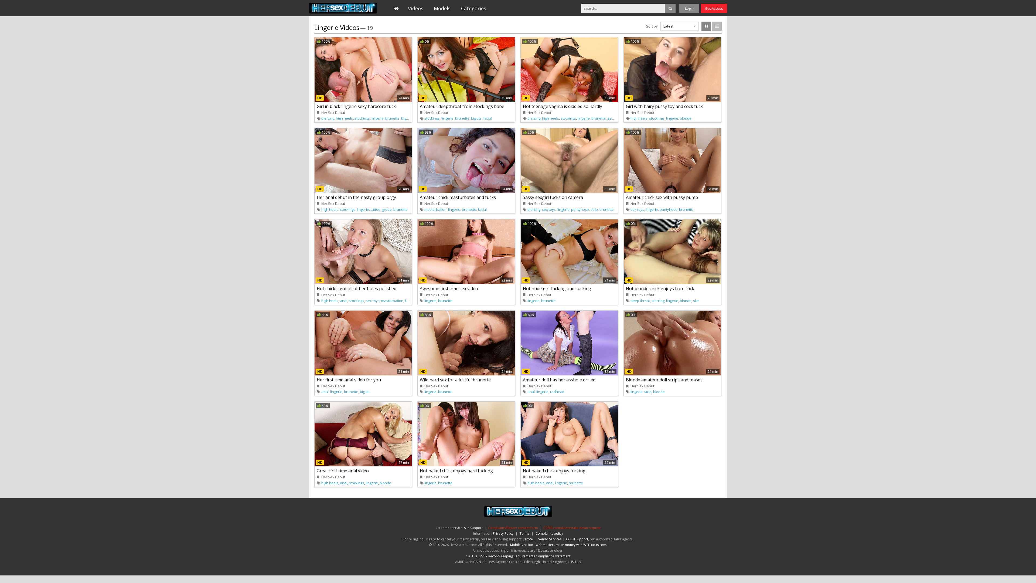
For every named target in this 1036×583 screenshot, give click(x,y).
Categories (473, 8)
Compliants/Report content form (513, 528)
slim (696, 300)
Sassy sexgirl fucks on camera (553, 197)
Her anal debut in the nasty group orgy (356, 197)
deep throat (640, 300)
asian (611, 118)
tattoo (375, 209)
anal (343, 300)
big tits (406, 118)
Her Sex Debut (343, 8)
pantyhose (580, 209)
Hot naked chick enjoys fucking (554, 471)
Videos (415, 8)
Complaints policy (549, 533)
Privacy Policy (503, 533)
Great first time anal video (343, 471)
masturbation (435, 209)
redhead (557, 391)
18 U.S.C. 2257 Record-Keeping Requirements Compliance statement (518, 556)
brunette (392, 118)
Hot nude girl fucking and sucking (557, 289)
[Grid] (706, 26)
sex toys (549, 209)
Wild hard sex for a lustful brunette (455, 380)
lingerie (378, 118)
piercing (327, 118)
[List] (717, 26)
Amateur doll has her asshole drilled (559, 380)
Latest (668, 26)
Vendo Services (549, 539)
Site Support (473, 528)
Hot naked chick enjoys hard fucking (456, 471)
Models (442, 8)
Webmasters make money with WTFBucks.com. (571, 545)
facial (487, 118)
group (387, 209)
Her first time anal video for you (349, 380)
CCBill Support (577, 539)
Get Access (714, 8)
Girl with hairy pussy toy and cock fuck (664, 106)
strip (594, 209)
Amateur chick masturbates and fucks (458, 197)
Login (689, 8)
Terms (524, 533)
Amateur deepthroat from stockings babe (462, 106)
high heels (344, 118)
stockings (362, 118)
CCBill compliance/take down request (572, 528)
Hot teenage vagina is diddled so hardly (562, 106)
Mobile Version (521, 545)
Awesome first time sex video (449, 289)
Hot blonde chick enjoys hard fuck (660, 289)
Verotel (528, 539)
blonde (685, 118)
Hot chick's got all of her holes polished (356, 289)
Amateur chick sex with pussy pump (662, 197)
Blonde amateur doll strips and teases (664, 380)
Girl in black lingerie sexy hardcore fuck (356, 106)
